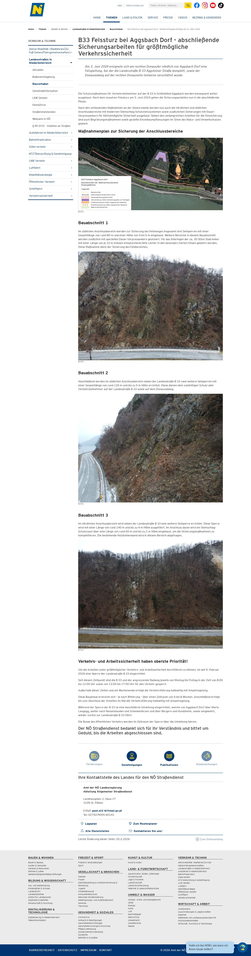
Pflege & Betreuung (87, 929)
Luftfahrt (34, 167)
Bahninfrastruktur (40, 139)
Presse (168, 17)
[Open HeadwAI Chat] (242, 947)
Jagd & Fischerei (135, 879)
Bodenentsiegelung (43, 76)
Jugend (81, 888)
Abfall (130, 902)
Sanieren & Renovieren (38, 868)
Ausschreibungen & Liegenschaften (194, 912)
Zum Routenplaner (145, 823)
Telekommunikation (37, 920)
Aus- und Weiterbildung (39, 885)
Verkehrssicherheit (41, 195)
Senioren (82, 903)
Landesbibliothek (36, 894)
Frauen (81, 879)
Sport (80, 865)
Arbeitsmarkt (184, 909)
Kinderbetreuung (86, 891)
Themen (111, 17)
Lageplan (91, 823)
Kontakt (105, 950)
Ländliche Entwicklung (138, 885)
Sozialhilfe (83, 934)
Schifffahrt (35, 188)
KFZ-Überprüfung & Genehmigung (50, 153)
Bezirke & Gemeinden (206, 17)
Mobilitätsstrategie (40, 174)
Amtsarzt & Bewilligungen (90, 920)
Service (153, 17)
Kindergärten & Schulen (39, 888)
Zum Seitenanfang (211, 839)
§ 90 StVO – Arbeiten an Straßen (51, 125)
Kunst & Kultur (135, 862)
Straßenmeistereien (43, 111)
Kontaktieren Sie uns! (148, 831)
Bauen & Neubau (35, 862)
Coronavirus (84, 917)
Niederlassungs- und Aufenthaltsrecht (95, 900)
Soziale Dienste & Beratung (90, 932)
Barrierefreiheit (42, 950)
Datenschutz (67, 950)
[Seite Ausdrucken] (220, 951)
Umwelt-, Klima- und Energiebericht (144, 899)
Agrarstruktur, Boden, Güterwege (143, 873)
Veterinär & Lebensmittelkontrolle (143, 888)
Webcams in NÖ (41, 118)
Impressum (88, 950)
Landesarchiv (34, 891)
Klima (130, 908)
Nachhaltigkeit (134, 914)
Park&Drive (39, 104)
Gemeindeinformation (45, 90)
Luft (130, 911)
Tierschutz (83, 906)
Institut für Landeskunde (39, 897)
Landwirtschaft (135, 882)
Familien (82, 876)
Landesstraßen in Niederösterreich (88, 29)
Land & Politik (132, 17)
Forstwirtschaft (135, 876)
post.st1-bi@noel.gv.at (107, 810)
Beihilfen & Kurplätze (87, 937)
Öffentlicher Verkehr (42, 181)
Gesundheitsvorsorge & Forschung (94, 926)
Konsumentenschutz (87, 894)
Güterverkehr (37, 146)
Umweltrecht (134, 920)
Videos (182, 17)
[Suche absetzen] (188, 5)
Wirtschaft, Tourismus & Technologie (195, 923)
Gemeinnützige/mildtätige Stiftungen (45, 874)
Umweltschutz (134, 923)
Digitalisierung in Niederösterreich (44, 917)
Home (97, 17)
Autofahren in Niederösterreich (48, 132)
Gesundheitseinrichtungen (90, 923)
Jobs (119, 5)
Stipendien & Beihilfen (38, 900)
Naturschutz (133, 917)
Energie (131, 905)
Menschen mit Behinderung (90, 897)
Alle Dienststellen (97, 831)
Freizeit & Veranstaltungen (90, 862)
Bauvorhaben (116, 29)
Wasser (131, 926)
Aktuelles (37, 69)
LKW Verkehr (40, 97)
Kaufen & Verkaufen (37, 865)
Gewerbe (182, 914)
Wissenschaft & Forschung (40, 903)
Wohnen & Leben (36, 871)
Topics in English (135, 5)
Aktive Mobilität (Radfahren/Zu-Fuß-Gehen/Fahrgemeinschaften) (50, 50)
